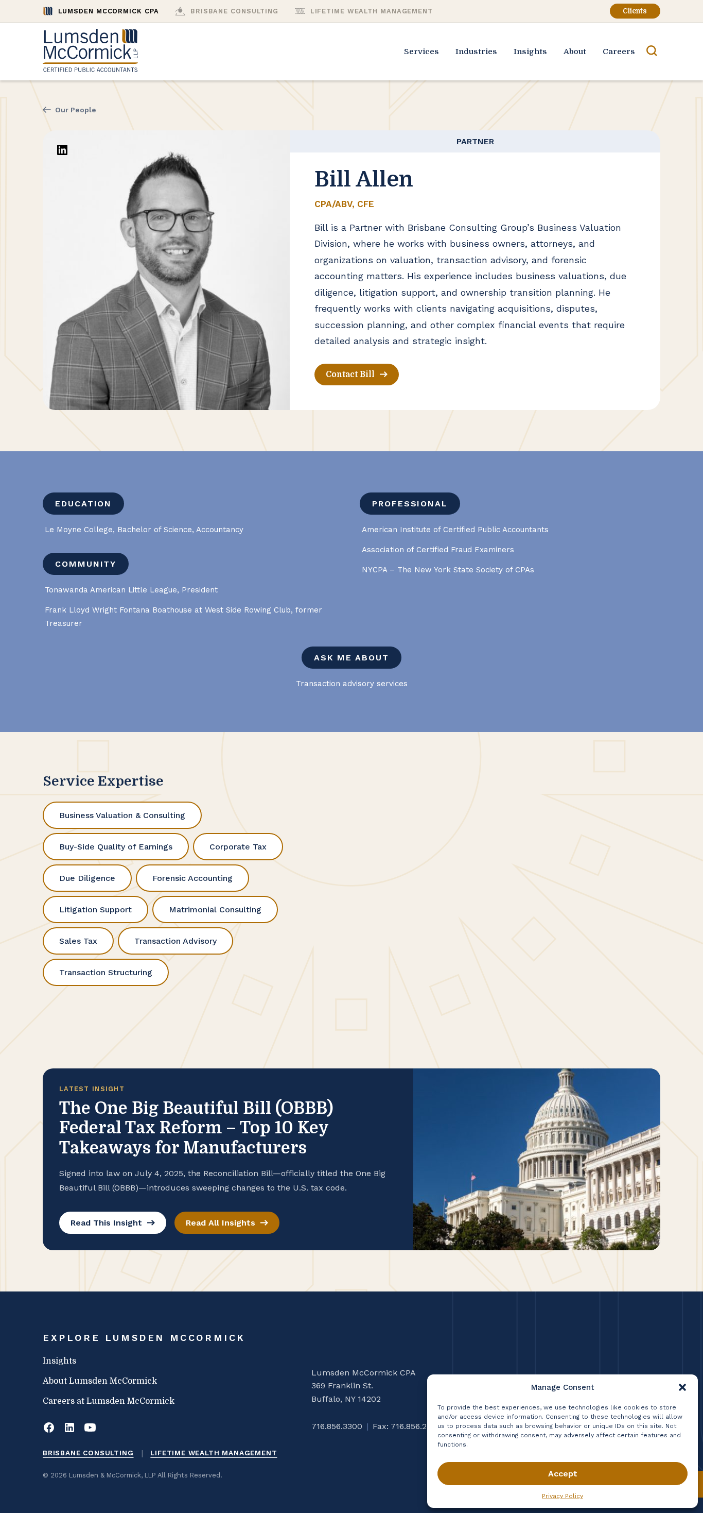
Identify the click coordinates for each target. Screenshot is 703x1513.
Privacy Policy (562, 1496)
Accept (562, 1473)
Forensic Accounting (192, 878)
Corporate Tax (238, 847)
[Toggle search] (651, 51)
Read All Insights (220, 1223)
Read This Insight (106, 1223)
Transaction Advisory (175, 941)
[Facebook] (49, 1428)
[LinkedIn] (69, 1428)
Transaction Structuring (105, 972)
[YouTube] (90, 1428)
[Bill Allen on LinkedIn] (62, 150)
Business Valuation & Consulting (122, 815)
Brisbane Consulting (88, 1453)
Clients (635, 11)
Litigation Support (95, 909)
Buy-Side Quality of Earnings (115, 847)
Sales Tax (78, 941)
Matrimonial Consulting (215, 909)
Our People (75, 110)
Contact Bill (350, 374)
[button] (682, 1387)
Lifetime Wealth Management (213, 1453)
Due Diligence (87, 878)
